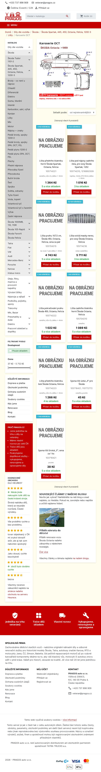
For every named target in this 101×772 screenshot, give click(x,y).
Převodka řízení (15, 169)
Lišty (10, 118)
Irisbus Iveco (14, 273)
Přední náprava (15, 165)
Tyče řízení (13, 195)
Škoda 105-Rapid (16, 229)
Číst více (43, 552)
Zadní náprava (15, 216)
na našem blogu (81, 558)
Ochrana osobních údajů (17, 681)
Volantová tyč (15, 203)
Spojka (11, 186)
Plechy (11, 161)
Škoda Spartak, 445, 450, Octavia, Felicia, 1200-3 (15, 70)
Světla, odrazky (15, 191)
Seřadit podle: (60, 112)
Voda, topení (14, 199)
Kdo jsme (12, 403)
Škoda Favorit (15, 233)
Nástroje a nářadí (16, 296)
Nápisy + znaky (15, 130)
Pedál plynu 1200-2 (17, 149)
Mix (9, 122)
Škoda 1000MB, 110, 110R (15, 223)
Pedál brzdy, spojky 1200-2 (17, 136)
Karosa (11, 269)
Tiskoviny (12, 308)
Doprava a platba (16, 383)
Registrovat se (44, 681)
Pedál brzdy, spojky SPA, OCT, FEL (17, 144)
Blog (10, 412)
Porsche (12, 264)
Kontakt (11, 416)
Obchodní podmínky (18, 387)
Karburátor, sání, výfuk (19, 109)
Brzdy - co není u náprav (16, 82)
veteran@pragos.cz (45, 2)
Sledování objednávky (48, 674)
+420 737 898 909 (18, 2)
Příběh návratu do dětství (50, 532)
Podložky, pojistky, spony (17, 302)
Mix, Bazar (13, 312)
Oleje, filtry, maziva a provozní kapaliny (13, 283)
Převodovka (14, 174)
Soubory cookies (16, 399)
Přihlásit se (42, 677)
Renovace (12, 408)
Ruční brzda (14, 178)
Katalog (12, 42)
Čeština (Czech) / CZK (20, 7)
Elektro (11, 96)
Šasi (10, 182)
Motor (11, 126)
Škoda (11, 52)
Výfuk (11, 212)
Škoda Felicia (14, 237)
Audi (10, 256)
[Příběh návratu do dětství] (51, 517)
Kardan (11, 113)
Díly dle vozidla (15, 47)
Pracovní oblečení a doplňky (17, 330)
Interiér (11, 105)
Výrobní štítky (15, 292)
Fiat (9, 247)
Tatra (10, 243)
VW (9, 252)
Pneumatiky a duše (14, 318)
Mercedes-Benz (15, 260)
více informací (70, 719)
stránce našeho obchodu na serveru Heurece (18, 594)
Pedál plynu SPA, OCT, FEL (19, 155)
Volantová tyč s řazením (20, 208)
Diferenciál (13, 92)
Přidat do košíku (51, 192)
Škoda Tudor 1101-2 (14, 60)
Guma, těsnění (15, 101)
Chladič (11, 88)
